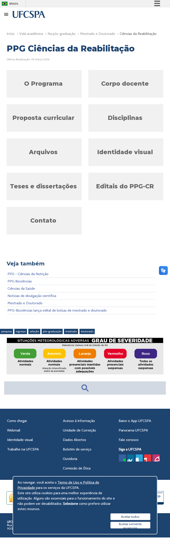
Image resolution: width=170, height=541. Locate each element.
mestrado (71, 331)
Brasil (14, 4)
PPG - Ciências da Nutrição (28, 274)
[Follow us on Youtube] (147, 458)
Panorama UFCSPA (133, 430)
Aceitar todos (130, 517)
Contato (43, 220)
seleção (34, 331)
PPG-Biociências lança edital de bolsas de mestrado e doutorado (57, 310)
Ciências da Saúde (21, 288)
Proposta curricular (43, 117)
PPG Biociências (20, 281)
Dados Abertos (74, 440)
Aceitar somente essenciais (130, 525)
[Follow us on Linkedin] (130, 458)
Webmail (13, 430)
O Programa (43, 83)
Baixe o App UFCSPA (135, 421)
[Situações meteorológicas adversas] (85, 373)
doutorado (87, 331)
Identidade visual (125, 152)
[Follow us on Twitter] (139, 458)
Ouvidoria (70, 459)
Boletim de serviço (77, 449)
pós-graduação (52, 331)
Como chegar (17, 421)
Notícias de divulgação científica (32, 296)
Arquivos (43, 152)
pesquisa (6, 331)
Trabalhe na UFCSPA (23, 449)
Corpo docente (125, 83)
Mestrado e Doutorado (25, 303)
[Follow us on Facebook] (122, 458)
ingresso (21, 331)
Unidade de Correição (79, 430)
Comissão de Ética (77, 468)
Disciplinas (125, 117)
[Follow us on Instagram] (156, 458)
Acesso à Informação (79, 421)
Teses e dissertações (43, 186)
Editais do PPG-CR (125, 186)
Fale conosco (129, 440)
